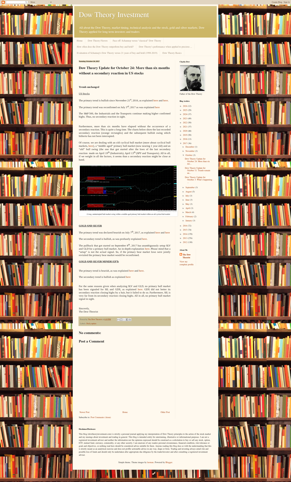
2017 (185, 143)
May (188, 204)
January (189, 220)
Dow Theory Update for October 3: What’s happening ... (198, 180)
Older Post (165, 412)
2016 (185, 225)
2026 (185, 106)
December (190, 146)
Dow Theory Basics (172, 52)
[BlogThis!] (121, 319)
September (190, 187)
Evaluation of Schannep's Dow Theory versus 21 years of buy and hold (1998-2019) (117, 52)
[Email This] (118, 319)
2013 (185, 238)
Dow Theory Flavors (98, 40)
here (91, 146)
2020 (185, 130)
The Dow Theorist (187, 256)
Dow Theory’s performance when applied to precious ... (165, 46)
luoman (150, 462)
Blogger (169, 462)
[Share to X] (124, 319)
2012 (185, 242)
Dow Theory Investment (114, 14)
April (188, 208)
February (190, 216)
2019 (185, 134)
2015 (185, 229)
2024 (185, 114)
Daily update (91, 323)
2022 (185, 122)
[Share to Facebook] (127, 319)
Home (80, 40)
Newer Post (84, 412)
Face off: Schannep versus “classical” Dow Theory (137, 40)
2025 (185, 110)
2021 (185, 126)
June (188, 199)
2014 (185, 234)
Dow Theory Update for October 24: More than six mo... (197, 161)
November (190, 151)
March (189, 212)
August (189, 191)
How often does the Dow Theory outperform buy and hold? (105, 46)
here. (140, 289)
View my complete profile (187, 263)
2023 (185, 118)
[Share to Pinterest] (129, 319)
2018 (185, 139)
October (189, 155)
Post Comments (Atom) (101, 417)
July (188, 195)
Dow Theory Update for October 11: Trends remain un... (197, 170)
